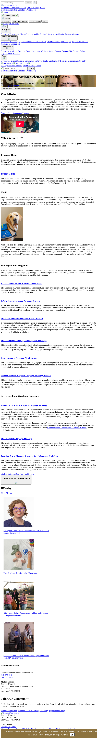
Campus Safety (79, 51)
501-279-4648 (6, 675)
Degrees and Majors (17, 34)
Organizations (6, 53)
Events (13, 727)
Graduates (18, 66)
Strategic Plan (6, 113)
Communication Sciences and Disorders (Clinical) (67, 428)
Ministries (20, 61)
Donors (38, 66)
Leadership (53, 61)
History (38, 61)
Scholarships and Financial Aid (33, 41)
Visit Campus (65, 41)
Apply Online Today (57, 711)
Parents (26, 66)
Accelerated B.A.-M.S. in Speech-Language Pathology (24, 405)
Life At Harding (35, 21)
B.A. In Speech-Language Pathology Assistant (20, 301)
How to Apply (15, 41)
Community (29, 61)
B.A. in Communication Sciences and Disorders (21, 283)
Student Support (54, 51)
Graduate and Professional (36, 34)
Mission (12, 61)
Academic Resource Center (20, 51)
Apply (33, 10)
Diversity (82, 61)
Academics (5, 7)
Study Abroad (53, 34)
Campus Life (67, 51)
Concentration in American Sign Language (19, 358)
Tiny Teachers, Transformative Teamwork (20, 573)
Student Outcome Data (10, 474)
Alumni (32, 66)
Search (7, 19)
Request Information (9, 10)
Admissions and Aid (18, 7)
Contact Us (5, 727)
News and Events (27, 474)
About (42, 7)
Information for (10, 15)
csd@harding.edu (8, 677)
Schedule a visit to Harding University (33, 711)
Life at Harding (33, 7)
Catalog (76, 34)
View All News (7, 493)
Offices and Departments (68, 61)
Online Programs (66, 34)
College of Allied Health (13, 86)
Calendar (44, 61)
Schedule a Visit (24, 10)
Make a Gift (8, 12)
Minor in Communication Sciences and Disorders (22, 318)
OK (72, 735)
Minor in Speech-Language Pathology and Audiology (23, 341)
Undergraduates (7, 66)
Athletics (16, 53)
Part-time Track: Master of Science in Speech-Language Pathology (29, 456)
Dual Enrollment (53, 41)
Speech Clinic (8, 173)
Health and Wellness (40, 51)
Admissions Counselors (10, 44)
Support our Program (21, 113)
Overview (5, 34)
